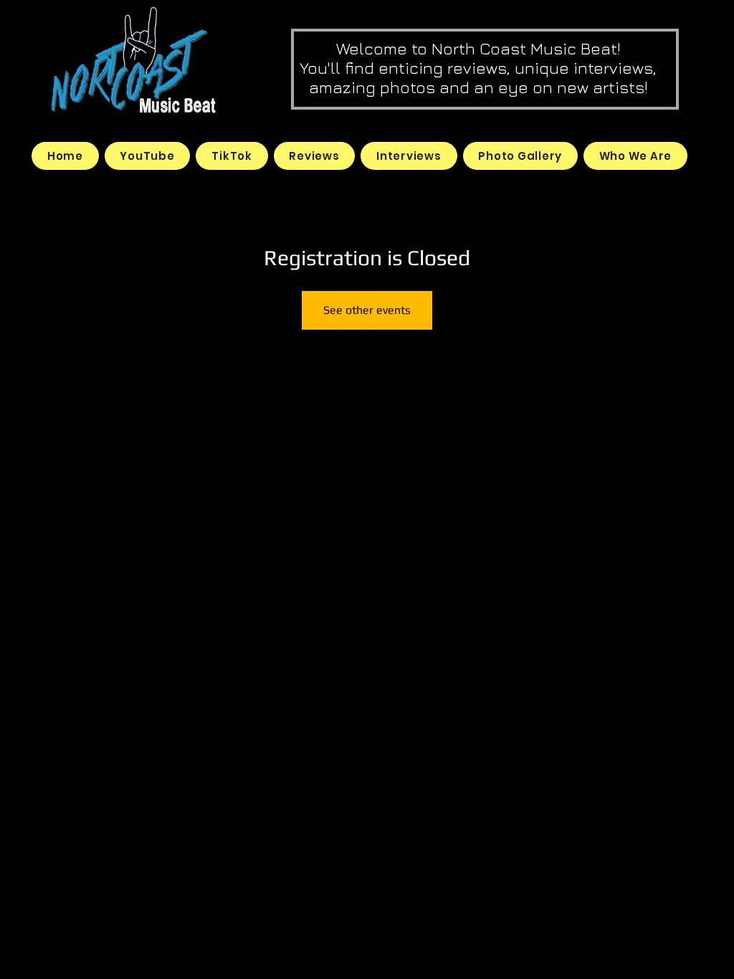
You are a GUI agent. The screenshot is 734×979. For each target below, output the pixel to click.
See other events (367, 310)
